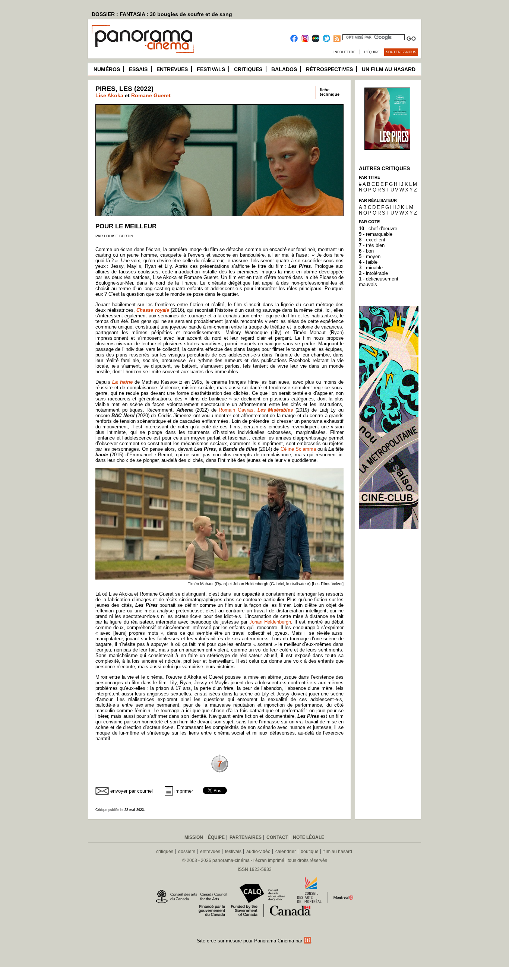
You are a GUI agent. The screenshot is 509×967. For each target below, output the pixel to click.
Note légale (308, 837)
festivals (233, 851)
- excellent (372, 239)
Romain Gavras (236, 410)
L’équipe (372, 52)
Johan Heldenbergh (270, 622)
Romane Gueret (151, 95)
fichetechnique (329, 92)
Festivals (211, 69)
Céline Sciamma (298, 449)
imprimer (183, 791)
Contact (277, 837)
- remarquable (375, 234)
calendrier (285, 851)
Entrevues (172, 69)
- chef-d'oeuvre (378, 228)
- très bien (372, 245)
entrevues (210, 851)
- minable (371, 267)
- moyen (369, 256)
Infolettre (344, 52)
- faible (368, 262)
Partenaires (246, 837)
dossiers (186, 851)
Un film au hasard (388, 69)
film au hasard (337, 851)
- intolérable (373, 273)
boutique (310, 851)
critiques (164, 851)
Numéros (107, 69)
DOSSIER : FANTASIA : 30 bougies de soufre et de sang (162, 14)
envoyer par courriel (131, 791)
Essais (138, 69)
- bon (366, 251)
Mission (193, 837)
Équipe (216, 837)
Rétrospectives (329, 69)
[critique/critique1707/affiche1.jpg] (387, 147)
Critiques (248, 69)
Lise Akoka (109, 95)
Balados (284, 69)
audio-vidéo (258, 851)
